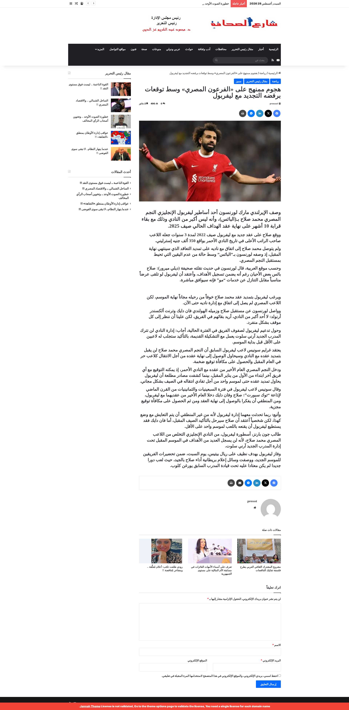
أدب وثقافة (204, 49)
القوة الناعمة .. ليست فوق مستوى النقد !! (104, 183)
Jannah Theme (90, 706)
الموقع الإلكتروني (197, 660)
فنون (133, 49)
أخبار (261, 49)
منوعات (156, 49)
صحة (144, 49)
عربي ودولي (173, 49)
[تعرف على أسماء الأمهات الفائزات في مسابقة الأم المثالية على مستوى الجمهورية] (210, 551)
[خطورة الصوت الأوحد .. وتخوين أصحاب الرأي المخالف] (121, 121)
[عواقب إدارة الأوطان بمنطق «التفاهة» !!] (121, 137)
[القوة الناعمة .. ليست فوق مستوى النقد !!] (121, 89)
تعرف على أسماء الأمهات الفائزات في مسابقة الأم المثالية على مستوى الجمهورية (211, 570)
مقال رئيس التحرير (242, 49)
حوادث (189, 49)
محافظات (220, 49)
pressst (274, 103)
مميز (238, 81)
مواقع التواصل (117, 49)
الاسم (276, 645)
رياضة (262, 73)
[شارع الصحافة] (199, 25)
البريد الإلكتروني (271, 660)
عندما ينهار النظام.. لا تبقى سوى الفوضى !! (104, 209)
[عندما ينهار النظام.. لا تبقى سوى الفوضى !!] (121, 154)
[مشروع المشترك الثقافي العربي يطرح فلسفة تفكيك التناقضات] (259, 551)
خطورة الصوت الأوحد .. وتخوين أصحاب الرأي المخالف (198, 3)
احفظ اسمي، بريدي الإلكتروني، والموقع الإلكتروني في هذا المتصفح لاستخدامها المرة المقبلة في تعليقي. (220, 676)
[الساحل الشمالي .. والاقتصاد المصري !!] (121, 105)
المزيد (100, 49)
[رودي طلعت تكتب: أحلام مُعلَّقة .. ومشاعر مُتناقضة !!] (161, 551)
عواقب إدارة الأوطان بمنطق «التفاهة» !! (104, 203)
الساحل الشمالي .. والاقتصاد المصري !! (105, 188)
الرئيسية (273, 49)
